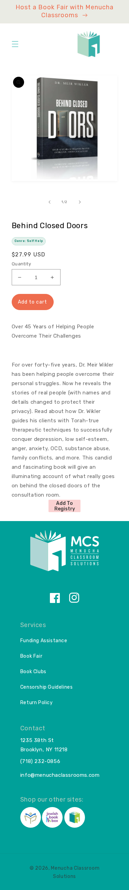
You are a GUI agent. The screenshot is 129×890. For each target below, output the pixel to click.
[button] (15, 44)
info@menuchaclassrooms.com (60, 775)
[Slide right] (79, 202)
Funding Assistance (43, 641)
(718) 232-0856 (40, 761)
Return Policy (36, 703)
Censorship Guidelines (46, 687)
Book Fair (31, 656)
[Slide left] (49, 202)
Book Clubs (33, 672)
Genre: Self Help (28, 241)
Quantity (21, 263)
